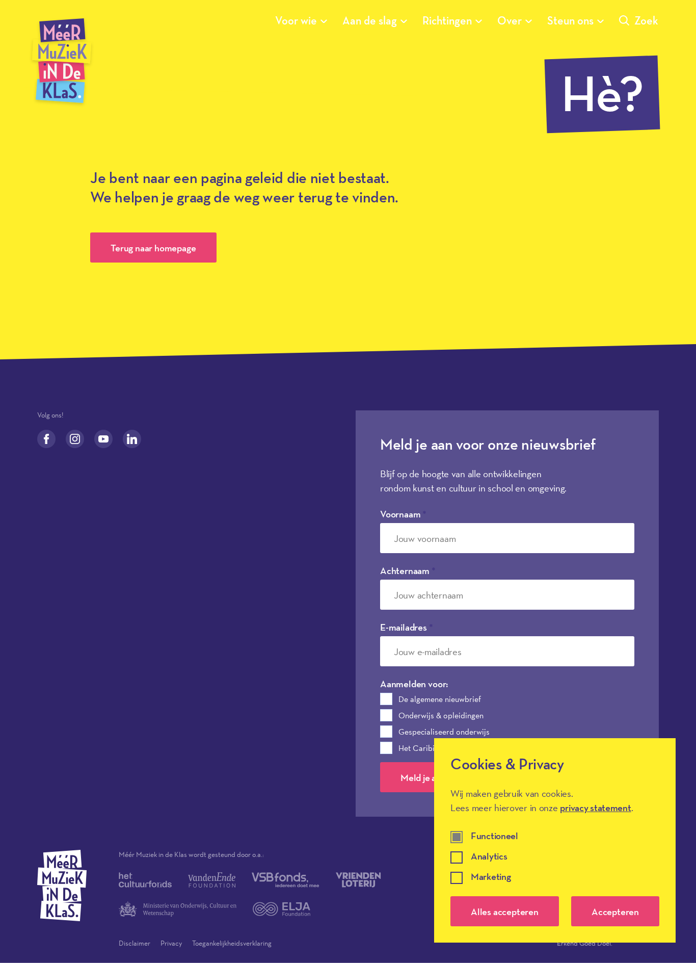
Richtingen (447, 20)
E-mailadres (406, 627)
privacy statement (595, 807)
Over (509, 20)
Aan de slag (369, 20)
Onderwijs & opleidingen (441, 715)
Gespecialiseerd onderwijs (444, 731)
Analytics (489, 856)
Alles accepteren (505, 911)
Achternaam (408, 570)
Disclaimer (134, 943)
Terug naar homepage (153, 248)
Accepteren (615, 911)
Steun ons (570, 20)
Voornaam (403, 514)
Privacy (171, 943)
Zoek (646, 20)
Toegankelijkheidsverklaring (232, 943)
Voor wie (296, 20)
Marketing (491, 877)
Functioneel (494, 836)
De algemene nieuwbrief (439, 699)
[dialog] (555, 840)
